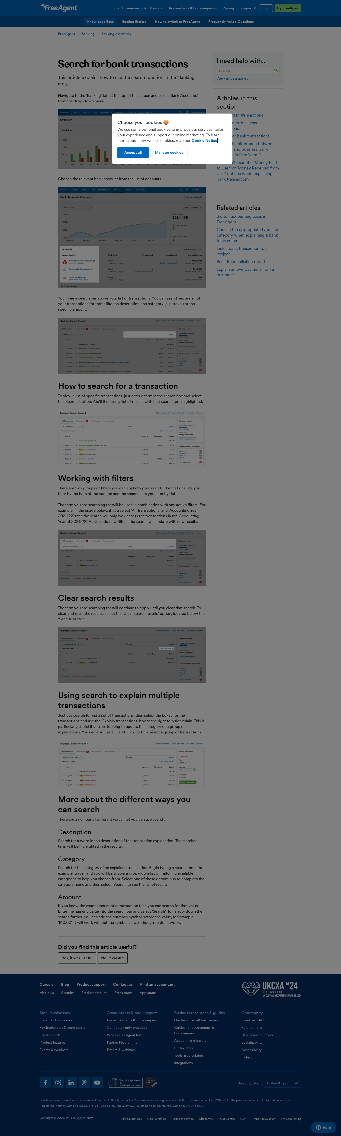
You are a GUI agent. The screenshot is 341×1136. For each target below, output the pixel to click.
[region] (172, 139)
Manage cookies (169, 152)
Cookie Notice (204, 140)
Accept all (133, 152)
